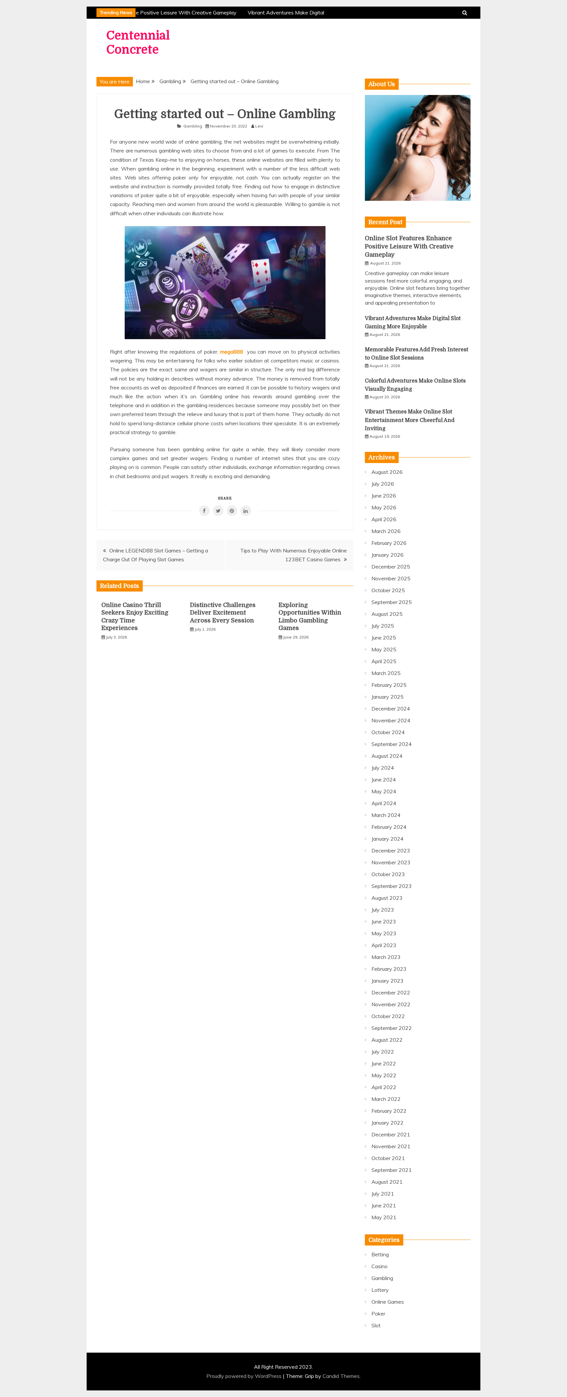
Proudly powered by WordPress (244, 1376)
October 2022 (388, 1016)
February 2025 (389, 685)
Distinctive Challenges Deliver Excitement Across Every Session (223, 613)
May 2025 (383, 649)
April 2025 (383, 661)
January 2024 (387, 838)
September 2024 (391, 744)
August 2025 (387, 614)
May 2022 (383, 1075)
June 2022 (383, 1063)
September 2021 (391, 1170)
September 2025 (391, 602)
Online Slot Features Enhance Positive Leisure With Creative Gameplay (149, 12)
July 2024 (382, 767)
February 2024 (389, 827)
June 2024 (383, 779)
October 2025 (388, 590)
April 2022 (383, 1087)
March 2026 (386, 531)
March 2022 (386, 1099)
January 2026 (387, 554)
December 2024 (390, 708)
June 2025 (383, 637)
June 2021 (383, 1205)
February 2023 (389, 969)
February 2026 (389, 543)
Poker (378, 1313)
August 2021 (387, 1181)
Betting (380, 1254)
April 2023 (383, 945)
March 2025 (386, 673)
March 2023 (386, 957)
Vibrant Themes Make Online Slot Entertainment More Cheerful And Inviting (409, 420)
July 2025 (382, 625)
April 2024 (383, 803)
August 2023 (387, 898)
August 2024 (387, 756)
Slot (376, 1325)
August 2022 (387, 1039)
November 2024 (390, 720)
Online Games (387, 1301)
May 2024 (383, 791)
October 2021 (388, 1158)
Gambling (192, 126)
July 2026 (382, 483)
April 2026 (383, 519)
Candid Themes (341, 1376)
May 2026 (383, 507)
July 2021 (382, 1193)
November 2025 (390, 578)
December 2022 (390, 992)
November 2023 (390, 862)
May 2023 (383, 933)
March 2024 (386, 815)
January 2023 (387, 980)
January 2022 (387, 1122)
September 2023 (391, 886)
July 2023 (382, 909)
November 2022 (390, 1004)
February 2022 (389, 1110)
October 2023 (388, 874)
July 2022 (382, 1051)
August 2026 (387, 472)
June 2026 (383, 495)
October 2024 (388, 732)
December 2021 (390, 1134)
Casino (379, 1266)
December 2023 (390, 850)
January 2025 (387, 696)
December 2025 (390, 566)
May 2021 (383, 1217)
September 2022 (391, 1028)
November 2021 (390, 1146)
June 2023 (383, 921)
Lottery (380, 1290)
